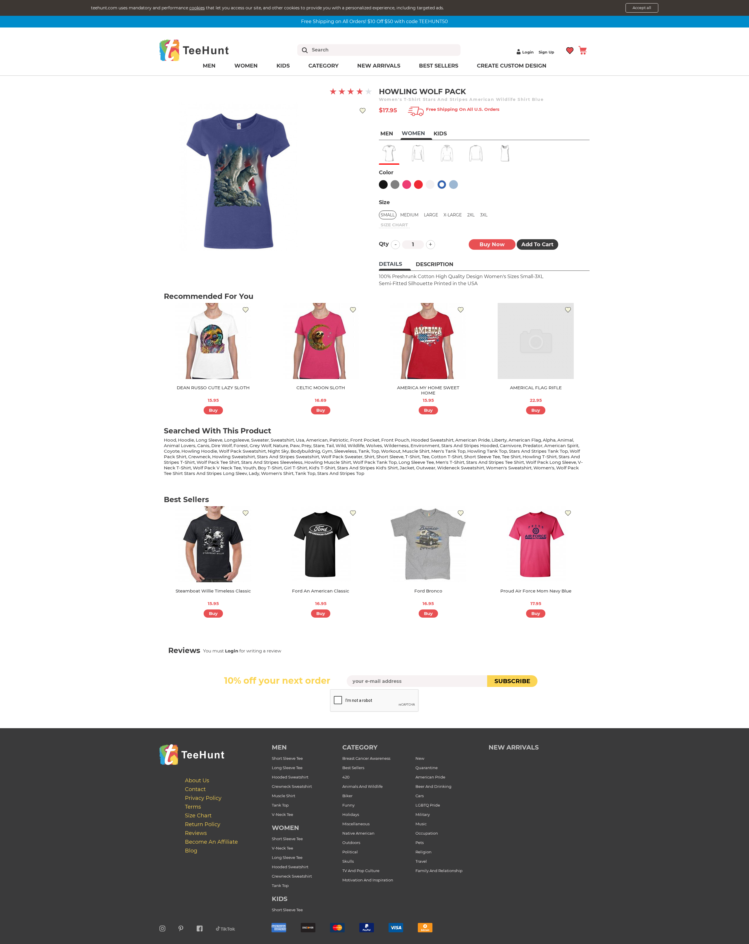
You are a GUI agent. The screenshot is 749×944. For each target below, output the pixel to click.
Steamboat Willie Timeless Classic (213, 591)
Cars (419, 795)
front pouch (395, 440)
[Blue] (441, 184)
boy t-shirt (270, 468)
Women (246, 66)
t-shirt (412, 456)
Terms (193, 807)
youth (249, 468)
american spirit (561, 445)
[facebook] (200, 927)
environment (424, 445)
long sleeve (209, 440)
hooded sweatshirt (432, 440)
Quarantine (426, 767)
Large (431, 215)
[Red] (418, 184)
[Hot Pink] (406, 184)
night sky (278, 451)
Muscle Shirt (283, 795)
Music (421, 823)
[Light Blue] (453, 184)
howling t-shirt (540, 456)
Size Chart (198, 815)
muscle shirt (416, 451)
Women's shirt (277, 473)
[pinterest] (180, 927)
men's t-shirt (450, 462)
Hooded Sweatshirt (290, 777)
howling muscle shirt (327, 462)
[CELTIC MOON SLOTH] (321, 341)
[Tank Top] (504, 153)
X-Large (453, 215)
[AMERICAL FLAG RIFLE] (536, 341)
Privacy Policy (203, 798)
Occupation (426, 833)
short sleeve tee (482, 456)
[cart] (582, 50)
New (419, 758)
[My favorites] (570, 50)
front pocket (364, 440)
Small (388, 215)
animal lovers (179, 445)
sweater (260, 440)
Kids (283, 66)
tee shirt (511, 456)
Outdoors (351, 842)
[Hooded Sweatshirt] (446, 153)
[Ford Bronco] (428, 544)
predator (532, 445)
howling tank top (487, 451)
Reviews (196, 833)
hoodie (186, 440)
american (317, 440)
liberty (499, 440)
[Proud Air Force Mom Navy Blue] (536, 544)
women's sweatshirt (509, 468)
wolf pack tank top (375, 462)
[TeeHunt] (203, 50)
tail (330, 445)
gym (327, 451)
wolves (374, 445)
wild (341, 445)
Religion (423, 852)
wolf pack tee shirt (218, 462)
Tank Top (280, 805)
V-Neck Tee (282, 814)
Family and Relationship (439, 870)
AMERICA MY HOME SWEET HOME (428, 390)
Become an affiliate (211, 842)
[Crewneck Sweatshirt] (475, 153)
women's (543, 468)
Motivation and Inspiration (367, 880)
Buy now (492, 244)
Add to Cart (537, 244)
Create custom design (512, 66)
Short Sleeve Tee (287, 758)
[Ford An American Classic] (321, 544)
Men (209, 66)
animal (565, 440)
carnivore (510, 445)
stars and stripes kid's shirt (367, 468)
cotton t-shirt (446, 456)
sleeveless (345, 451)
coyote (172, 451)
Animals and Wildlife (362, 786)
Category (323, 66)
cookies (197, 8)
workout (391, 451)
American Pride (430, 777)
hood (170, 440)
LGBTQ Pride (427, 805)
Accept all (642, 7)
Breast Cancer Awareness (366, 758)
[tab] (395, 265)
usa (300, 440)
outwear (425, 468)
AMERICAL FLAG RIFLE (536, 387)
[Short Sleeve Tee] (389, 153)
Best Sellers (438, 66)
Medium (409, 215)
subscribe (512, 681)
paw (295, 445)
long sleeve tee (416, 462)
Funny (348, 805)
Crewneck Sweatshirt (292, 786)
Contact (195, 789)
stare (318, 445)
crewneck (199, 456)
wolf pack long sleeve (551, 462)
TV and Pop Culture (360, 870)
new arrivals (514, 747)
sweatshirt (282, 440)
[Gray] (395, 184)
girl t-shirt (295, 468)
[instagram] (162, 927)
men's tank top (448, 451)
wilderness (396, 445)
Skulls (348, 861)
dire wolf (221, 445)
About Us (197, 780)
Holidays (350, 814)
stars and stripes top (340, 473)
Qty (384, 244)
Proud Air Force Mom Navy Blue (535, 591)
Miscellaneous (356, 823)
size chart (394, 225)
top (375, 451)
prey (306, 445)
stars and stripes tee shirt (495, 462)
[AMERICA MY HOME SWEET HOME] (428, 341)
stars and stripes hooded (469, 445)
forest (240, 445)
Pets (419, 842)
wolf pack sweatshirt (242, 451)
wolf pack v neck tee (217, 468)
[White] (430, 184)
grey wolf (260, 445)
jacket (407, 468)
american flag (525, 440)
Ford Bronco (428, 591)
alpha (549, 440)
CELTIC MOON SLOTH (320, 387)
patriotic (338, 440)
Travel (421, 861)
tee (425, 456)
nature (280, 445)
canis (203, 445)
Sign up (546, 52)
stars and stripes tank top (538, 451)
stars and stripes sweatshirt (288, 456)
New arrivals (378, 66)
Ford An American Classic (320, 591)
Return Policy (202, 824)
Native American (358, 833)
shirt (369, 456)
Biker (347, 795)
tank (363, 451)
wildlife (356, 445)
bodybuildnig (305, 451)
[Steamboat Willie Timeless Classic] (213, 544)
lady (254, 473)
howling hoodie (199, 451)
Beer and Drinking (433, 786)
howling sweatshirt (233, 456)
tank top (305, 473)
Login (528, 52)
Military (422, 814)
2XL (471, 215)
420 (346, 777)
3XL (483, 215)
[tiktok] (225, 927)
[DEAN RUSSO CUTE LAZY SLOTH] (213, 341)
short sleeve (389, 456)
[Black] (383, 184)
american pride (472, 440)
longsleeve (236, 440)
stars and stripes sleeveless (272, 462)
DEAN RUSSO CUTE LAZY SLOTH (213, 387)
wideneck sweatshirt (460, 468)
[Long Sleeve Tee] (418, 153)
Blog (191, 850)
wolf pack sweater (342, 456)
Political (350, 852)
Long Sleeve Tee (287, 767)
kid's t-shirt (322, 468)
